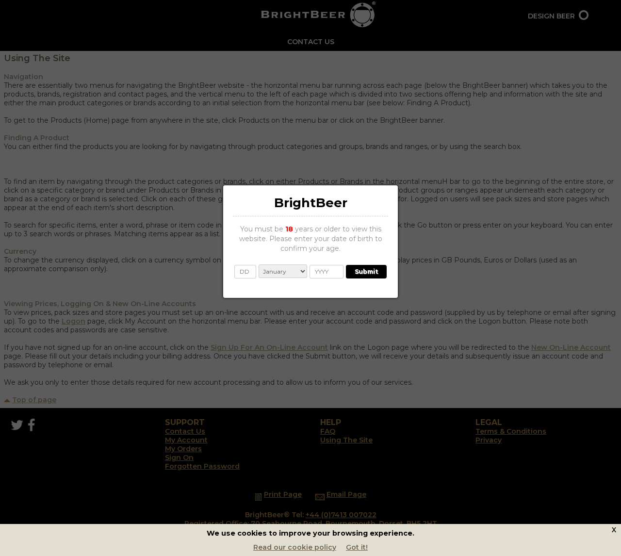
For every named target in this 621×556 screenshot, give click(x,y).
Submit (366, 271)
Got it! (357, 547)
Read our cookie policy (294, 547)
